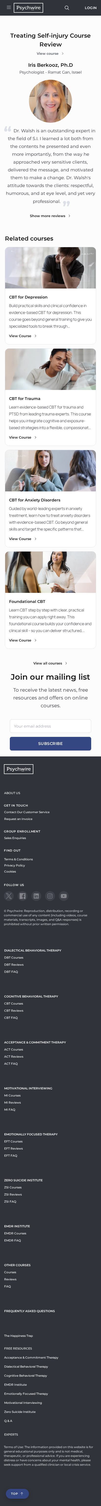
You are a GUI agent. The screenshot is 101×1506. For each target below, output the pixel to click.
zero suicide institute (23, 1180)
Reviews (10, 1279)
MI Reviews (12, 1102)
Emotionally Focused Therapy (31, 1134)
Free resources (18, 1348)
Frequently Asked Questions (29, 1311)
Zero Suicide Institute (20, 1412)
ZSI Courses (13, 1187)
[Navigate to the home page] (28, 8)
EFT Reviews (13, 1148)
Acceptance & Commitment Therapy (35, 1042)
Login (91, 8)
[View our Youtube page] (64, 896)
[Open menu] (9, 7)
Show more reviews (47, 216)
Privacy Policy (14, 865)
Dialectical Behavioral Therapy (32, 950)
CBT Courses (13, 1003)
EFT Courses (13, 1141)
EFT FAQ (10, 1155)
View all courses (47, 663)
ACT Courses (13, 1049)
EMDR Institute (17, 1226)
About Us (12, 793)
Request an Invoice (18, 819)
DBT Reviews (14, 964)
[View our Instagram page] (50, 896)
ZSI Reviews (13, 1194)
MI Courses (12, 1095)
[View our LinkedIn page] (36, 896)
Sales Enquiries (15, 838)
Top (14, 1493)
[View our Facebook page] (22, 896)
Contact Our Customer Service (27, 812)
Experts (11, 1434)
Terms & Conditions (18, 859)
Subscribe (50, 743)
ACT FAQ (11, 1063)
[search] (67, 8)
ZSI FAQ (10, 1201)
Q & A (8, 1421)
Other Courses (17, 1265)
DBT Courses (13, 957)
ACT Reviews (13, 1056)
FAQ (7, 1286)
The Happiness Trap (18, 1336)
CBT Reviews (13, 1010)
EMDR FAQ (12, 1240)
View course (48, 53)
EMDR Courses (15, 1233)
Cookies (10, 871)
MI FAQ (9, 1109)
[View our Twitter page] (9, 896)
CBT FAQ (11, 1017)
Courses (10, 1272)
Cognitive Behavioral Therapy (31, 996)
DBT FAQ (11, 972)
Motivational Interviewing (28, 1088)
